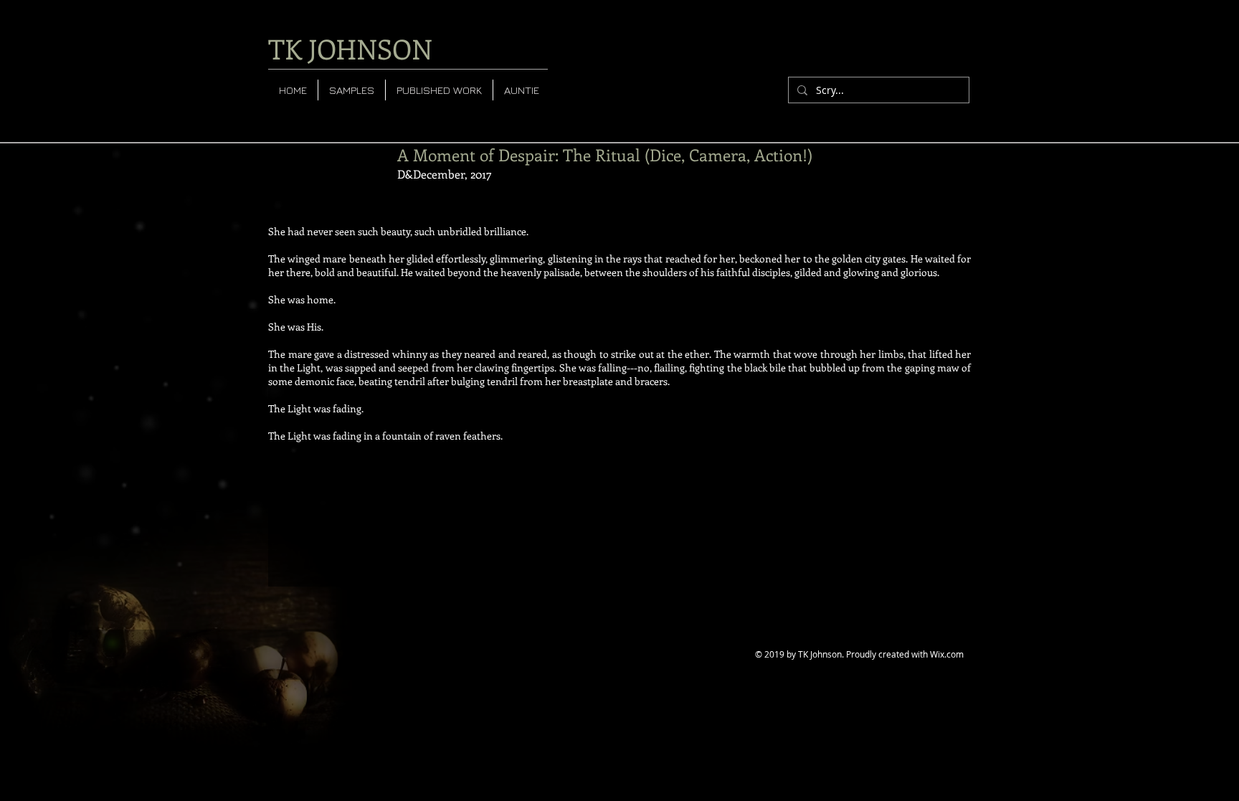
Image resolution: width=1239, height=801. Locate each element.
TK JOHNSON (350, 48)
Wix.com (947, 654)
